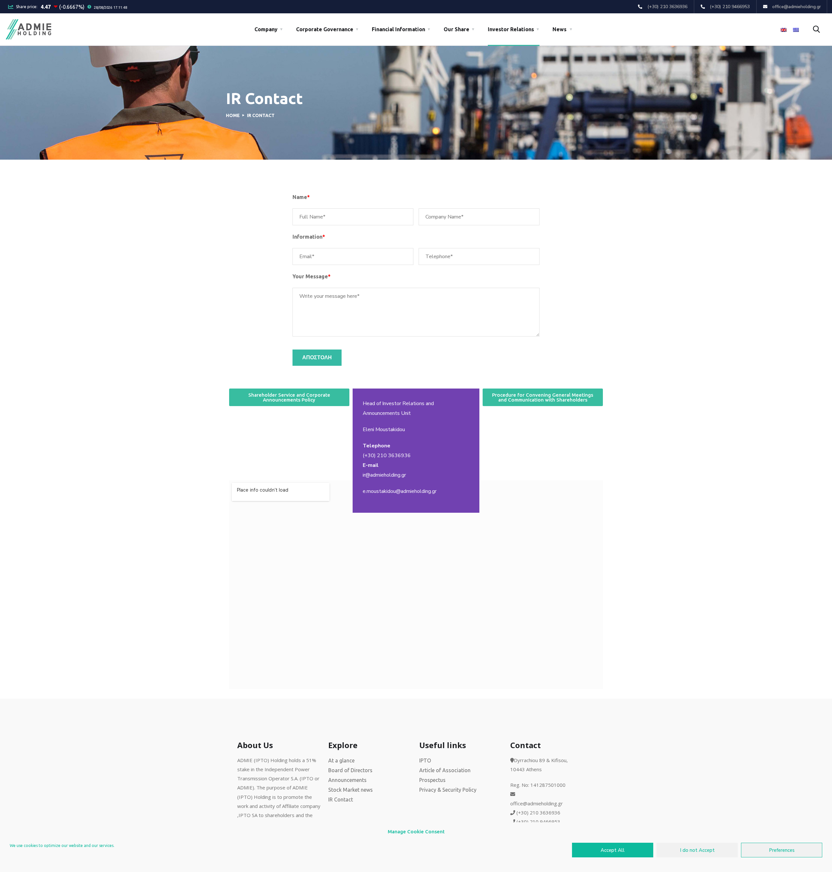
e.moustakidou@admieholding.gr (399, 491)
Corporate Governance (324, 29)
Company (266, 29)
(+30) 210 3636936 (387, 455)
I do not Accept (697, 850)
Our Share (456, 29)
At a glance (341, 760)
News (559, 29)
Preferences (782, 850)
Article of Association (445, 770)
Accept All (613, 850)
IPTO (425, 760)
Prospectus (432, 780)
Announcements (347, 780)
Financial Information (398, 29)
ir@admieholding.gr (384, 475)
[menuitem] (783, 29)
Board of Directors (350, 770)
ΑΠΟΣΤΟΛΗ (317, 357)
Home (233, 115)
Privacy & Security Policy (447, 790)
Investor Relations (511, 29)
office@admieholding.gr (536, 803)
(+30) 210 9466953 (538, 821)
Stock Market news (350, 790)
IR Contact (340, 799)
